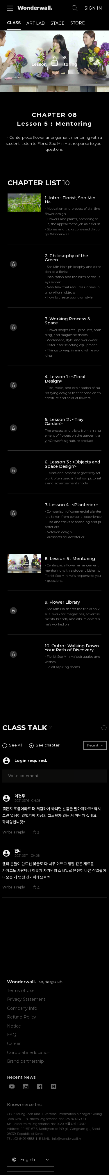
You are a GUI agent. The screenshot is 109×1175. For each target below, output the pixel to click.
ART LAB (35, 23)
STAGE (58, 23)
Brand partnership (25, 1061)
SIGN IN (93, 8)
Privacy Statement (26, 999)
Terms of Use (21, 991)
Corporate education (28, 1052)
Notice (14, 1026)
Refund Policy (21, 1017)
